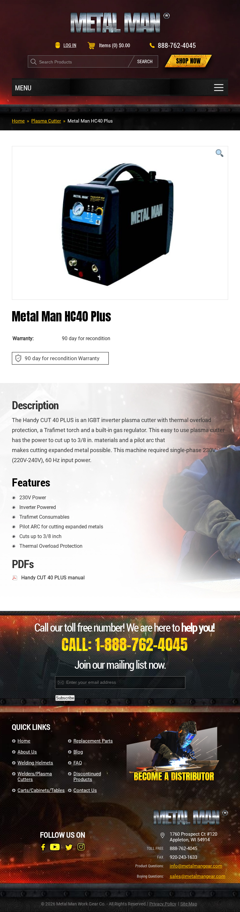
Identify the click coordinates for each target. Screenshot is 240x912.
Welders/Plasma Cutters (35, 776)
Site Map (188, 903)
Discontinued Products (87, 776)
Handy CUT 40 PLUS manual (53, 578)
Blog (78, 752)
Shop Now (188, 61)
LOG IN (69, 45)
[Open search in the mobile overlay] (93, 61)
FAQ (77, 763)
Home (18, 121)
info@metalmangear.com (196, 866)
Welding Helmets (35, 763)
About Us (27, 752)
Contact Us (85, 790)
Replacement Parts (93, 741)
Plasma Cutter (46, 121)
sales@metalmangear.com (197, 876)
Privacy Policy (162, 903)
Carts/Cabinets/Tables (40, 790)
